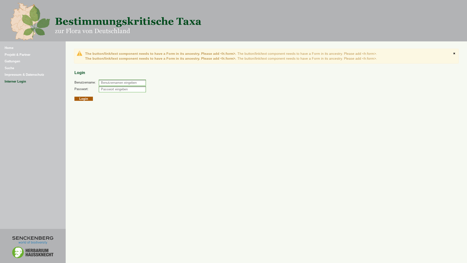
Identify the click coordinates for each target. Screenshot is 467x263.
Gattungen (12, 61)
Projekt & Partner (17, 54)
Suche (9, 68)
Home (9, 48)
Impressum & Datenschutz (24, 74)
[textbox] (122, 83)
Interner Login (15, 81)
